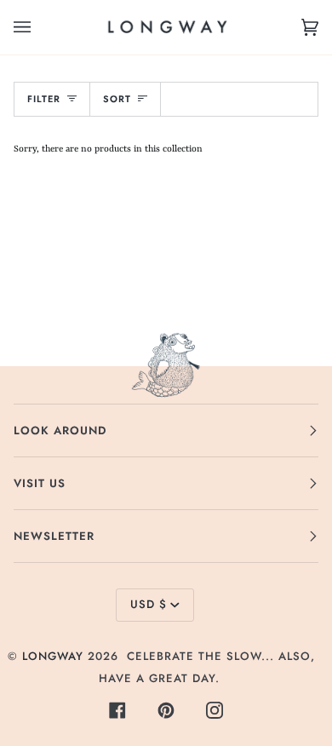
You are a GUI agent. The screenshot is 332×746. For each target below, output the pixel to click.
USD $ (148, 604)
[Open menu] (39, 27)
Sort (117, 99)
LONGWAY (52, 656)
